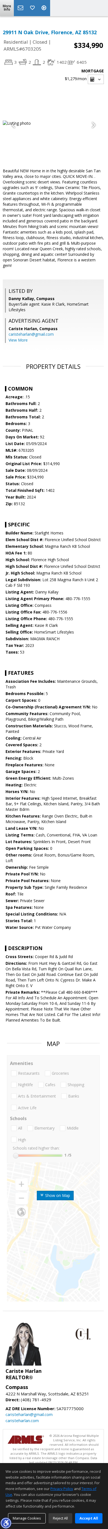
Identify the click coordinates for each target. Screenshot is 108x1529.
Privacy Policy (61, 1488)
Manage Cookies (27, 1518)
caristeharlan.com (22, 1420)
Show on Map (57, 1195)
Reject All (60, 1518)
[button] (6, 1523)
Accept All (88, 1518)
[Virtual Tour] (44, 8)
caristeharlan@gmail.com (31, 334)
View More (18, 340)
